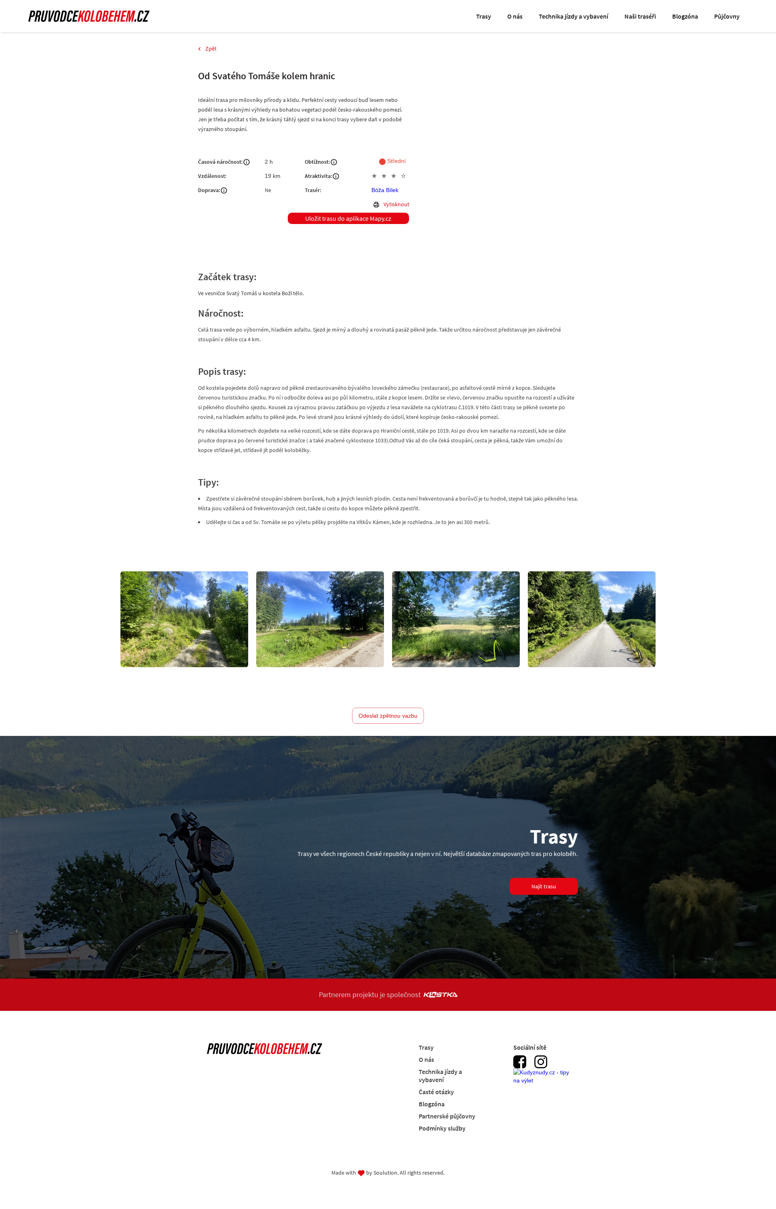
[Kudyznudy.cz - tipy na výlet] (543, 1081)
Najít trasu (543, 886)
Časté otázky (436, 1092)
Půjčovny (727, 16)
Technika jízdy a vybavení (573, 16)
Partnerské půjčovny (447, 1116)
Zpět (211, 48)
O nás (515, 16)
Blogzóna (685, 16)
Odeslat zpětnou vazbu (388, 715)
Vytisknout (396, 204)
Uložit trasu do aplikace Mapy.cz (348, 218)
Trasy (483, 16)
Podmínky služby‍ (442, 1128)
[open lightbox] (184, 619)
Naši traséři (640, 16)
